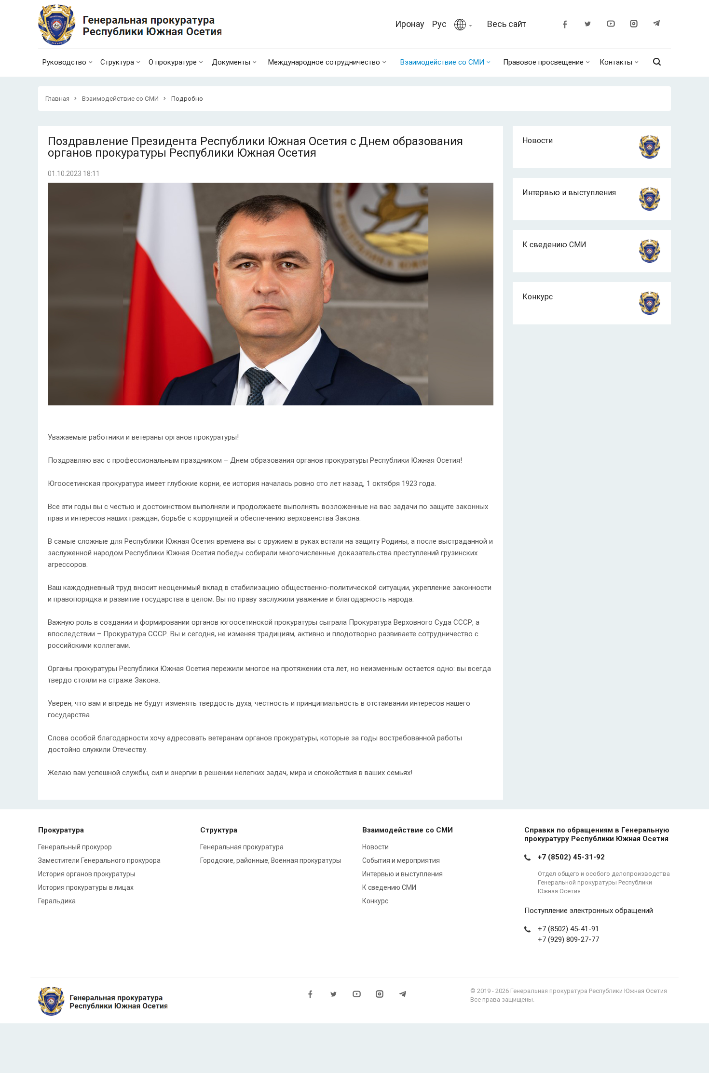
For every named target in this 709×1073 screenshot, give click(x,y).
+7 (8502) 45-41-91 (568, 929)
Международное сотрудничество (324, 62)
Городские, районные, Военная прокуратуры (270, 860)
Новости (537, 140)
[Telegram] (661, 25)
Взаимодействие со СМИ (442, 62)
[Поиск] (657, 62)
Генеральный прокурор (75, 847)
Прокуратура (61, 830)
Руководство (64, 62)
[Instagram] (638, 25)
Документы (231, 62)
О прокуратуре (173, 62)
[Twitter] (591, 25)
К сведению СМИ (554, 244)
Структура (117, 62)
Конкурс (537, 296)
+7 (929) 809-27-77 (568, 939)
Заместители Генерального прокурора (99, 860)
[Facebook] (568, 25)
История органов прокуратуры (86, 874)
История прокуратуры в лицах (86, 887)
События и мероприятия (401, 860)
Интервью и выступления (569, 192)
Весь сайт (506, 24)
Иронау (409, 24)
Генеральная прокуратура (242, 847)
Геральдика (57, 901)
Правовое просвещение (543, 62)
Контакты (616, 62)
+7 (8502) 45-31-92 (571, 857)
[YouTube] (615, 25)
